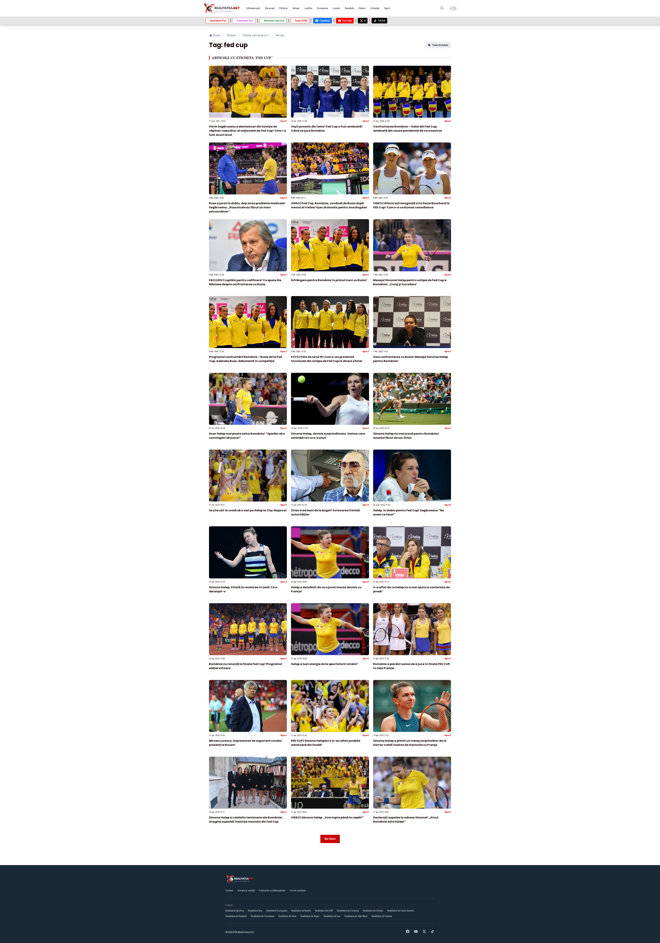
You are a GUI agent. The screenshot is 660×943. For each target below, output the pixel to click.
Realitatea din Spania (382, 916)
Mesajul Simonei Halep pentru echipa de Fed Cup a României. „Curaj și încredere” (410, 282)
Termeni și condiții (246, 890)
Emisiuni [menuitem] (269, 8)
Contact (229, 890)
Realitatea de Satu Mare (355, 916)
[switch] (452, 8)
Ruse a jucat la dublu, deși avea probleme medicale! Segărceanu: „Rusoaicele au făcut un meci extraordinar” (247, 207)
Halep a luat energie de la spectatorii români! (324, 664)
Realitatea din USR (324, 910)
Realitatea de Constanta (262, 916)
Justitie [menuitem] (308, 8)
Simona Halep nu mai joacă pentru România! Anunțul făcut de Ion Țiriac (406, 436)
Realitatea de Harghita (236, 916)
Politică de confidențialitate (272, 890)
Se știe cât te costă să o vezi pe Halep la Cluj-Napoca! (248, 510)
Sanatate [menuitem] (349, 8)
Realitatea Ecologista (276, 910)
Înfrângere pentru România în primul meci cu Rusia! (329, 280)
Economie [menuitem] (322, 8)
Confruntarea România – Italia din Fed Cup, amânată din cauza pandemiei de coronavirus (407, 129)
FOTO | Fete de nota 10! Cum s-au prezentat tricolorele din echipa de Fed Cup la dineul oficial (326, 359)
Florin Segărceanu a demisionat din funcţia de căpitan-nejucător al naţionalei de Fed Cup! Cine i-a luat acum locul (247, 131)
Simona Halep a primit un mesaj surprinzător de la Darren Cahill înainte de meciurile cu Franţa (409, 743)
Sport (283, 121)
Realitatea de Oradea (373, 910)
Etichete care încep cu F (256, 35)
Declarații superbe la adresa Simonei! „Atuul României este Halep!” (405, 820)
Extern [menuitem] (362, 8)
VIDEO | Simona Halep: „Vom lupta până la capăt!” (327, 817)
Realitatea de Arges (310, 916)
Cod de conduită (298, 890)
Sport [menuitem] (387, 8)
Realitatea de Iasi (332, 916)
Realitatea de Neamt (301, 910)
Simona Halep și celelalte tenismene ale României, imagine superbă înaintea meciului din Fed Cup (246, 820)
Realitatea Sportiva (235, 910)
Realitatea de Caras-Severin (400, 910)
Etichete (231, 35)
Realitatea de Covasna (348, 910)
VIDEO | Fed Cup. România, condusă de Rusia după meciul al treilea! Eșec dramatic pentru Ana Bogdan (329, 205)
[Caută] (442, 8)
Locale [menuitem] (336, 8)
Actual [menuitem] (296, 8)
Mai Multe (330, 838)
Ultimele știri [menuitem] (253, 8)
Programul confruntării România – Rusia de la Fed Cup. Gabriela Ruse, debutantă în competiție (245, 359)
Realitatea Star (255, 910)
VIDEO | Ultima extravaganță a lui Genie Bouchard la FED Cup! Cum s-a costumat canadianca (411, 205)
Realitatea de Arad (287, 916)
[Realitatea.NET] (222, 8)
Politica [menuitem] (283, 8)
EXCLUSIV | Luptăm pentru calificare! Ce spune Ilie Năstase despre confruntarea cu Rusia (245, 282)
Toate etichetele (440, 45)
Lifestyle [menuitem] (374, 8)
